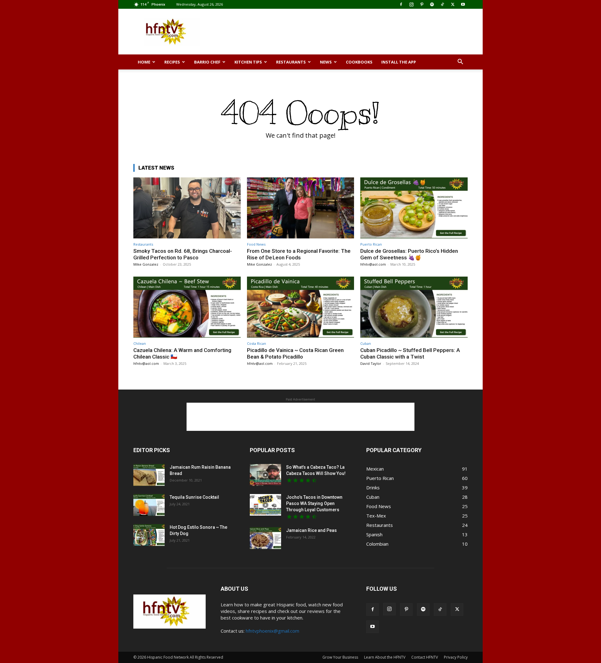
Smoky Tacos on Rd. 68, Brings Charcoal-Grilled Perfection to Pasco (182, 254)
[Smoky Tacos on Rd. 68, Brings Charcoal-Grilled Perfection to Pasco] (187, 207)
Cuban (365, 343)
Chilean (139, 343)
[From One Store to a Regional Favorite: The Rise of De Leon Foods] (300, 207)
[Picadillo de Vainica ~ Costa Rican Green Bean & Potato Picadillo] (300, 307)
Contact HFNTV (424, 657)
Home (144, 62)
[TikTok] (442, 4)
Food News (256, 244)
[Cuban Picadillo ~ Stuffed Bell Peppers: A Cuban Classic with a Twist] (414, 307)
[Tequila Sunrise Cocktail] (149, 505)
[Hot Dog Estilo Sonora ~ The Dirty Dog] (149, 535)
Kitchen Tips (248, 62)
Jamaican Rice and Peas (311, 530)
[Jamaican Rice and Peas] (265, 538)
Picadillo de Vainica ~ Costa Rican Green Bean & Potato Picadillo (295, 353)
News (326, 62)
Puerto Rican (371, 244)
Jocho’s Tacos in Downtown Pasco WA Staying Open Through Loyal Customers (314, 503)
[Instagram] (411, 4)
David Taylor (370, 363)
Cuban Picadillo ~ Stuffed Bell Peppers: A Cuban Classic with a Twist (410, 353)
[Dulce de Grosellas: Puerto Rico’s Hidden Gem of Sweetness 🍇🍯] (414, 207)
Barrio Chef (207, 62)
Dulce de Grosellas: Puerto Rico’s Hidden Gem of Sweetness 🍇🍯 (409, 254)
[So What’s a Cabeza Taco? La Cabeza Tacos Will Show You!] (265, 475)
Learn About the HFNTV (384, 657)
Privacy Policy (456, 657)
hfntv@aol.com (373, 264)
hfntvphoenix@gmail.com (272, 631)
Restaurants (291, 62)
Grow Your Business (340, 657)
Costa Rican (256, 343)
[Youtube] (463, 4)
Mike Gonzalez (145, 264)
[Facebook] (401, 4)
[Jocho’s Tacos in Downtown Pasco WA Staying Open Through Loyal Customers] (265, 505)
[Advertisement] (354, 32)
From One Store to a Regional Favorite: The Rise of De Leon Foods (299, 254)
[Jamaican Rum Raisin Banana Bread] (149, 475)
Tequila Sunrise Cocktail (194, 497)
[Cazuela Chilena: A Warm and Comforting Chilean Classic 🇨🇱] (187, 307)
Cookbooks (359, 62)
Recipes (172, 62)
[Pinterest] (421, 4)
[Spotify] (432, 4)
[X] (452, 4)
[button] (460, 62)
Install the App (398, 62)
